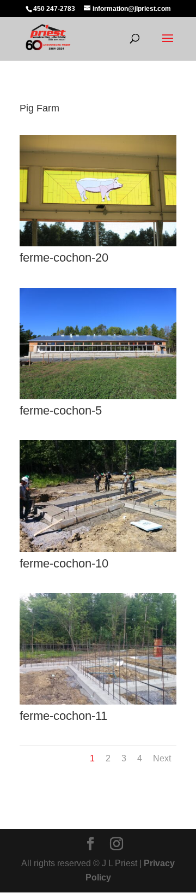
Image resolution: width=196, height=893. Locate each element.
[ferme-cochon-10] (98, 552)
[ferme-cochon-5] (98, 399)
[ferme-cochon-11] (98, 704)
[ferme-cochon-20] (98, 246)
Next (162, 758)
